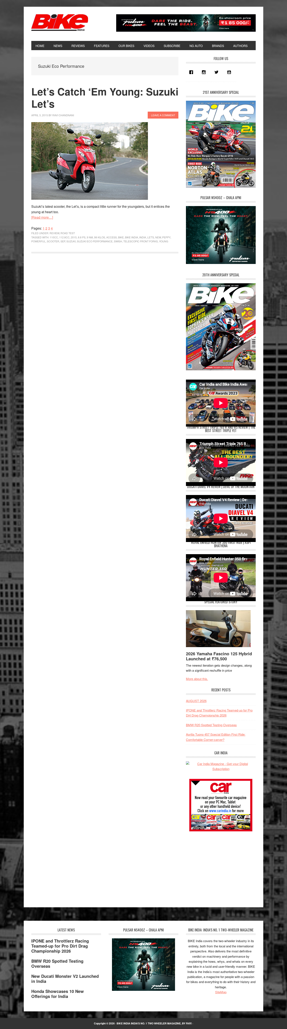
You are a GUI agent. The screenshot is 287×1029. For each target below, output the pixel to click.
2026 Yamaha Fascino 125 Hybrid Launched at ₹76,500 (219, 656)
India (142, 237)
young (163, 241)
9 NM (90, 237)
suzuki (71, 241)
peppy (166, 237)
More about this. (197, 678)
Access (111, 237)
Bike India (59, 22)
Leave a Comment (163, 115)
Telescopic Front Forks (140, 241)
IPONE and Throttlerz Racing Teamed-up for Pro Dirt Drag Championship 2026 (60, 946)
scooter (53, 241)
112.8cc (64, 237)
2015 (74, 237)
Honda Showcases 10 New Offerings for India (57, 993)
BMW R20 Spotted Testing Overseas (211, 725)
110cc (54, 237)
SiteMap (220, 992)
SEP (63, 241)
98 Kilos (99, 237)
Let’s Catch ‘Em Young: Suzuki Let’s (104, 97)
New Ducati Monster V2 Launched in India (65, 978)
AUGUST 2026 (196, 701)
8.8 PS (82, 237)
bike (121, 237)
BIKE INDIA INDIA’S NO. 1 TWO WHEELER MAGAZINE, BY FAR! (154, 1023)
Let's (150, 237)
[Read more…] (42, 217)
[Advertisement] (217, 865)
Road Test (68, 233)
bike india (131, 237)
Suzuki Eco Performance (95, 241)
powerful (38, 241)
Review (54, 233)
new (158, 237)
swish (118, 241)
